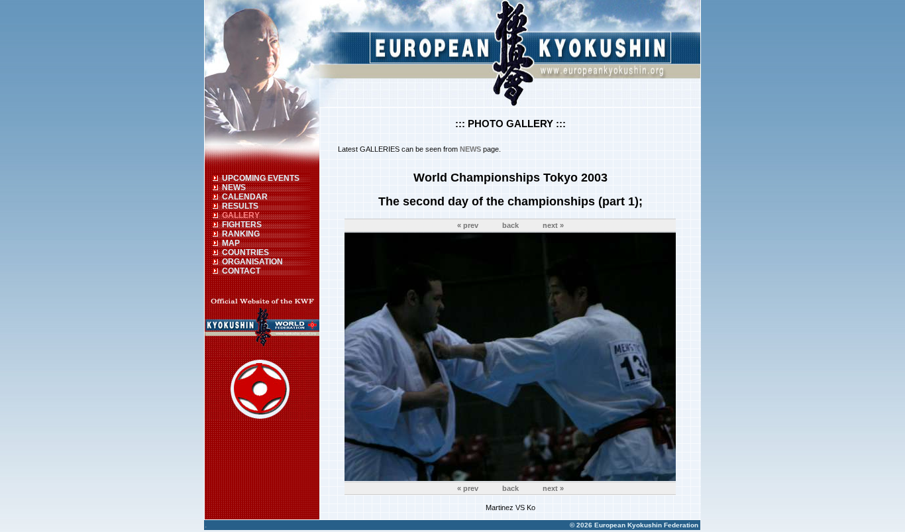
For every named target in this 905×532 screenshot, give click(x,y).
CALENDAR (245, 196)
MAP (231, 243)
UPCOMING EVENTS (260, 178)
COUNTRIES (245, 252)
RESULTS (240, 206)
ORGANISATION (252, 261)
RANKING (241, 234)
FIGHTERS (242, 224)
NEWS (234, 187)
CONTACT (241, 271)
